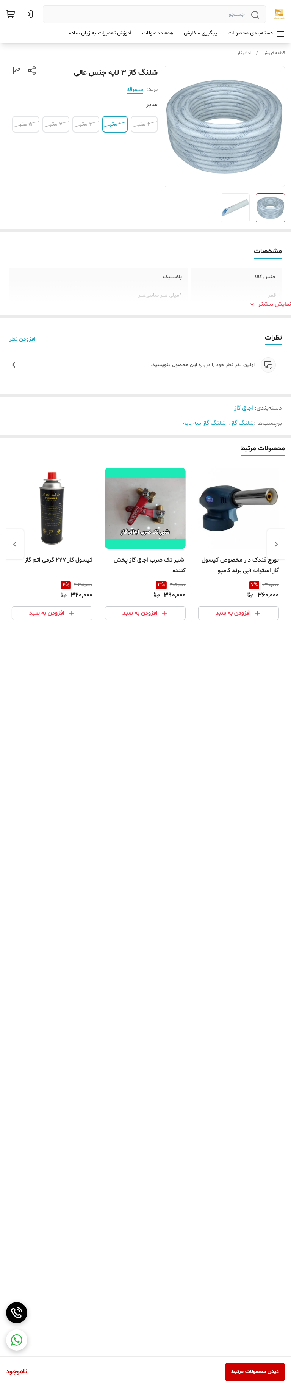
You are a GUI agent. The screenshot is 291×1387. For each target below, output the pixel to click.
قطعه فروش (274, 53)
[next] (15, 544)
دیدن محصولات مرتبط (255, 1371)
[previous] (276, 544)
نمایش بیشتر (274, 304)
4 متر (85, 124)
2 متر (144, 124)
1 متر (115, 124)
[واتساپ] (16, 1340)
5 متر (26, 124)
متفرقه (135, 89)
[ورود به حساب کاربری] (31, 14)
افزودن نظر (22, 339)
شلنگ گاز (242, 423)
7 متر (56, 124)
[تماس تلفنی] (16, 1312)
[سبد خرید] (10, 14)
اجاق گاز (244, 53)
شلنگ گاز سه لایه (204, 423)
